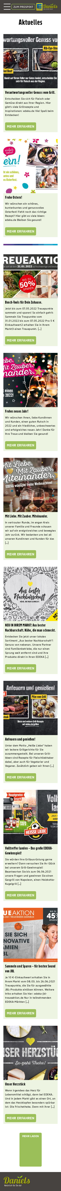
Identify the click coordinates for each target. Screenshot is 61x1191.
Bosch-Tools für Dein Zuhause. (23, 302)
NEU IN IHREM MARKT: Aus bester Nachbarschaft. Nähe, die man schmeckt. (30, 627)
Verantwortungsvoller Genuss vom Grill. (30, 92)
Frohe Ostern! (13, 197)
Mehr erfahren (20, 126)
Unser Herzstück (15, 1084)
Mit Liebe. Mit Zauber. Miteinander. (26, 516)
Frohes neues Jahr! (16, 411)
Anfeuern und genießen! (20, 739)
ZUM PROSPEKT (23, 6)
